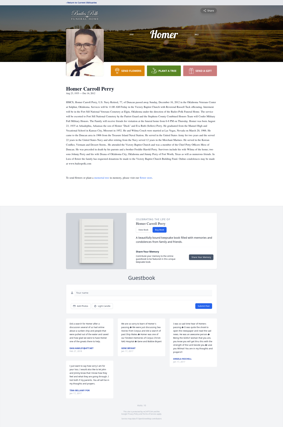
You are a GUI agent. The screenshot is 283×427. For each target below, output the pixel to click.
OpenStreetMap (144, 418)
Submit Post (204, 306)
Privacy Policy (133, 414)
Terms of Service (149, 414)
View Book (143, 229)
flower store (146, 177)
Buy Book (159, 229)
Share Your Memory (201, 257)
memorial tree (101, 177)
